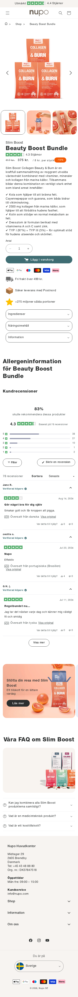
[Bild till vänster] (7, 73)
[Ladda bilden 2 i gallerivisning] (39, 122)
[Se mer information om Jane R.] (70, 488)
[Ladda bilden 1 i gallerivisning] (13, 122)
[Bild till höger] (71, 73)
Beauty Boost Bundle (42, 24)
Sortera (38, 476)
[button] (45, 3)
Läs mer (18, 703)
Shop (19, 24)
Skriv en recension (60, 463)
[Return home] (6, 24)
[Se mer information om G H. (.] (70, 589)
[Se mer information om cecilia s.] (70, 537)
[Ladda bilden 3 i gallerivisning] (65, 122)
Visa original (48, 517)
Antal (9, 241)
